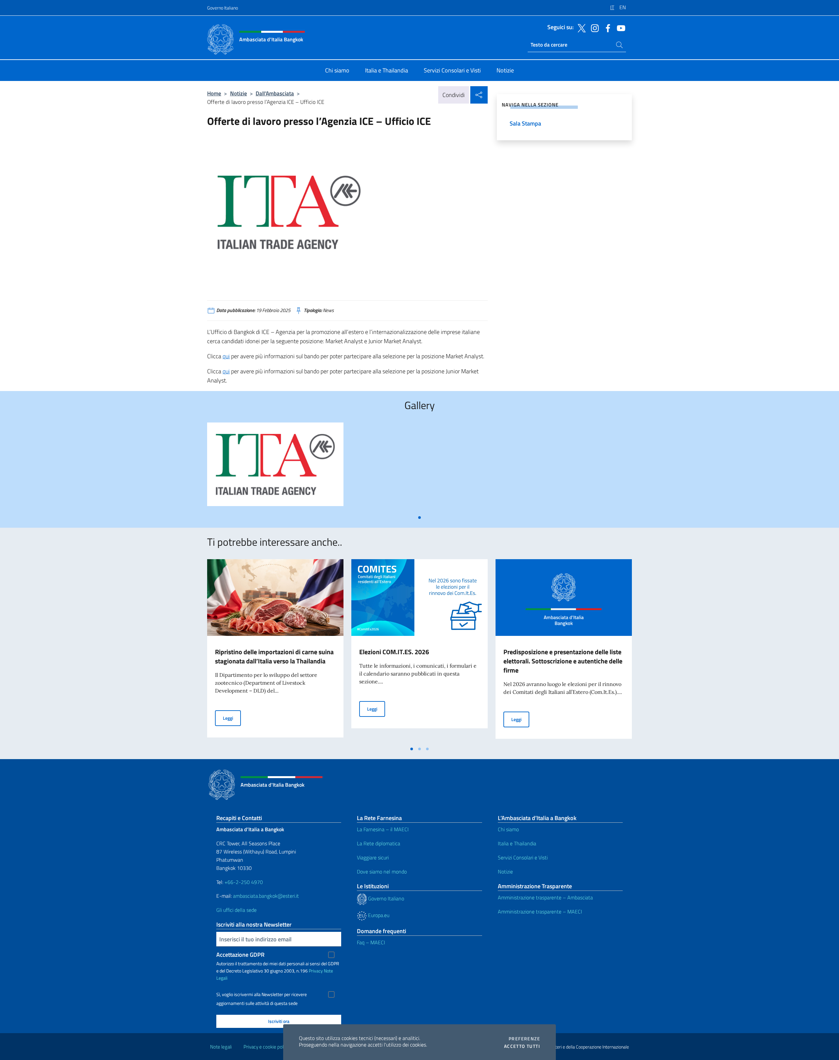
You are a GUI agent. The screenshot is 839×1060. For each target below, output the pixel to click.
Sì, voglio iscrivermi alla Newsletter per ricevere (261, 994)
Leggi (232, 717)
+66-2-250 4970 (243, 882)
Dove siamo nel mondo (382, 871)
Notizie (238, 93)
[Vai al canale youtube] (619, 27)
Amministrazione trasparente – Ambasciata (545, 897)
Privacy (316, 970)
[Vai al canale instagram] (593, 27)
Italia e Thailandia (517, 843)
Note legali (221, 1046)
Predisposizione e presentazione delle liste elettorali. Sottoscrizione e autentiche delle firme (562, 661)
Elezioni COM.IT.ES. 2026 (394, 652)
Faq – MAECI (371, 942)
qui (226, 356)
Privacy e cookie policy (266, 1046)
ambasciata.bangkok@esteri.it (266, 896)
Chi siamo (508, 829)
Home (214, 93)
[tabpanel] (275, 466)
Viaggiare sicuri (373, 857)
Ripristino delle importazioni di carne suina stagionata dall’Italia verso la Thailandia (274, 656)
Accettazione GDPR (240, 954)
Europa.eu (378, 915)
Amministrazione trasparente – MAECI (540, 911)
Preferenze (524, 1038)
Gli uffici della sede (236, 910)
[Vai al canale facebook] (606, 27)
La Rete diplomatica (378, 843)
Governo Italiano (222, 7)
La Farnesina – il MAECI (383, 829)
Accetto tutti (522, 1046)
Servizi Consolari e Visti (523, 857)
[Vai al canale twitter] (580, 27)
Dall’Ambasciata (275, 93)
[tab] (419, 517)
